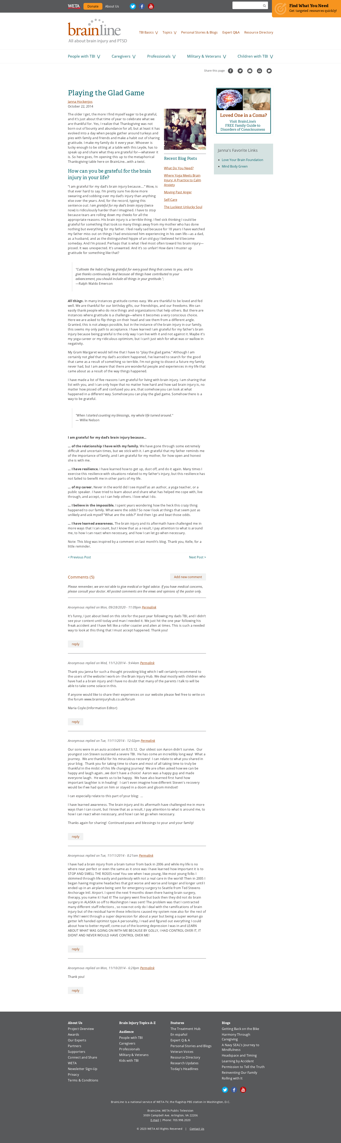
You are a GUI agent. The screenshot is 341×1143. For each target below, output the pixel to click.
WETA (74, 6)
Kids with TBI (129, 1060)
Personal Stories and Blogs (191, 1046)
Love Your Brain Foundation (242, 160)
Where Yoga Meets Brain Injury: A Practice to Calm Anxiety (182, 180)
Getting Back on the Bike (240, 1029)
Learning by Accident (238, 1061)
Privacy (73, 1074)
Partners (74, 1046)
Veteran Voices (182, 1051)
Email (250, 70)
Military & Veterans (204, 56)
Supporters (76, 1051)
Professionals (158, 56)
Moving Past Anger (178, 192)
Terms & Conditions (83, 1080)
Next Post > (197, 557)
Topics (167, 32)
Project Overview (81, 1029)
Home (97, 31)
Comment (269, 70)
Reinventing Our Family (239, 1072)
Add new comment (188, 577)
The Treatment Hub (185, 1029)
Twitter (133, 6)
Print (260, 70)
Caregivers (121, 56)
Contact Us (197, 1129)
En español (178, 1034)
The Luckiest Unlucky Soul (183, 207)
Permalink (149, 607)
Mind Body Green (235, 166)
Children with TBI (253, 56)
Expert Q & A (180, 1040)
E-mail (155, 1120)
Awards (73, 1034)
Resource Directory (258, 32)
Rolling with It (232, 1078)
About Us (112, 6)
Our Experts (77, 1040)
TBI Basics (146, 32)
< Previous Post (79, 557)
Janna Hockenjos (80, 101)
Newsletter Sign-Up (82, 1069)
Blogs (226, 1023)
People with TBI (81, 56)
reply (75, 644)
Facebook (142, 6)
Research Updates (184, 1063)
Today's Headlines (184, 1069)
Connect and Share (82, 1057)
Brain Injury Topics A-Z (137, 1023)
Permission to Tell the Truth (243, 1067)
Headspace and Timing (239, 1055)
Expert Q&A (231, 32)
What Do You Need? (179, 168)
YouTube (151, 6)
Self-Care (170, 200)
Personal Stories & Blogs (199, 32)
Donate (92, 6)
